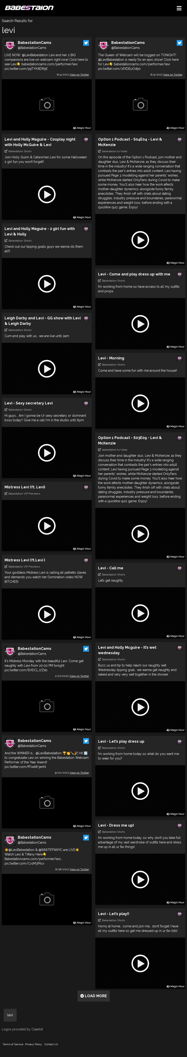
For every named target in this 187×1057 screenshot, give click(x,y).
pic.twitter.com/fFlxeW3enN (25, 767)
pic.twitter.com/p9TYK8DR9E (26, 69)
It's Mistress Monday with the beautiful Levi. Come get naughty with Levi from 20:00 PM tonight (44, 665)
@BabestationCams (32, 48)
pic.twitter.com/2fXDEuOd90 (119, 69)
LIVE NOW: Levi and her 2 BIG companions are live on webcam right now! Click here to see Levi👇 (46, 62)
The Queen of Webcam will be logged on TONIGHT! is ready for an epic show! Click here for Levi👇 (138, 62)
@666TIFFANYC (50, 850)
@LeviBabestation (35, 55)
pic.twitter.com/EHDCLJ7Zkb (26, 670)
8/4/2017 (73, 74)
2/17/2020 (72, 676)
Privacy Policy (33, 1044)
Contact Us (51, 1044)
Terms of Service (13, 1044)
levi (10, 1015)
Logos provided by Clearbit (22, 1029)
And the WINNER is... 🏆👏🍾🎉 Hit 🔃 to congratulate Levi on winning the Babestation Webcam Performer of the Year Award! (47, 760)
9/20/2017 (72, 772)
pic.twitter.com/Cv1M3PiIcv (24, 863)
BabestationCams (34, 42)
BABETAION (29, 8)
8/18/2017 (72, 869)
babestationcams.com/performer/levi (49, 64)
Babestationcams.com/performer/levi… (33, 859)
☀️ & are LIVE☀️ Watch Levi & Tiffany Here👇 (42, 856)
